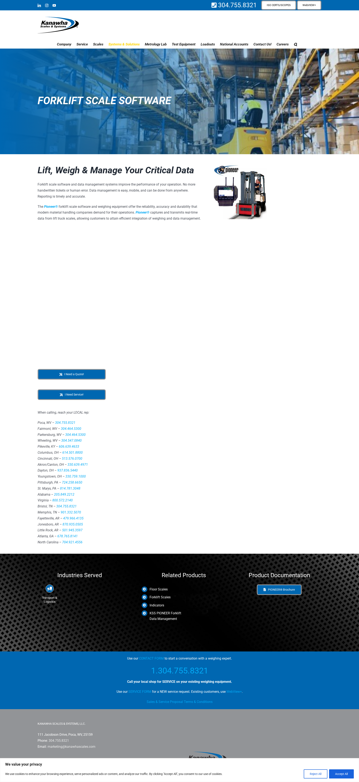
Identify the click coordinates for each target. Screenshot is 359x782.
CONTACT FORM (151, 658)
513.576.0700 (72, 459)
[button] (295, 44)
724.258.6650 (72, 482)
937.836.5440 (67, 470)
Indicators (157, 605)
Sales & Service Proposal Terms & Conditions (180, 702)
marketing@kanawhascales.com (71, 747)
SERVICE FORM (139, 692)
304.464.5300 (71, 429)
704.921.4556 (72, 542)
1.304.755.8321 (179, 671)
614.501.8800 (72, 453)
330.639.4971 (78, 465)
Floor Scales (159, 589)
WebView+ (234, 692)
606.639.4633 (69, 446)
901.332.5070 (71, 512)
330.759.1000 (75, 476)
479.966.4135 (73, 518)
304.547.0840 (71, 440)
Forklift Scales (160, 597)
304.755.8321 (237, 5)
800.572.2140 (62, 500)
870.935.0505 (73, 524)
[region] (179, 770)
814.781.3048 (70, 488)
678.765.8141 (67, 536)
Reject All (315, 774)
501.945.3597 (72, 530)
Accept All (341, 774)
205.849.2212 (64, 494)
